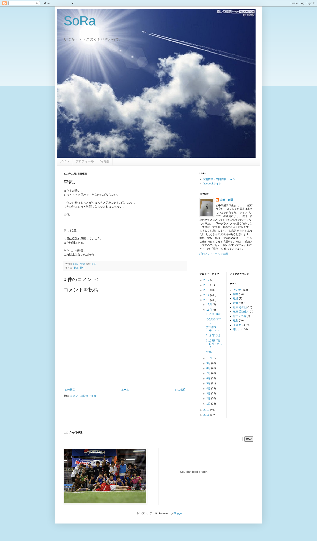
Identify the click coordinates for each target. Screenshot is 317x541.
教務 (235, 320)
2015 (206, 290)
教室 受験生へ (241, 311)
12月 (209, 304)
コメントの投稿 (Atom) (83, 395)
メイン (64, 161)
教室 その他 (240, 307)
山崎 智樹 (226, 199)
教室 (76, 267)
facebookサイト (212, 183)
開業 (235, 294)
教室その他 (239, 316)
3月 (208, 393)
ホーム (125, 389)
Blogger (177, 513)
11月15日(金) (213, 314)
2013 (206, 300)
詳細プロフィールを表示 (213, 253)
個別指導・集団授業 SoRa (219, 179)
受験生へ (238, 325)
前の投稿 (180, 389)
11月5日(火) (213, 335)
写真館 (104, 161)
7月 (208, 373)
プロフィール (85, 161)
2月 (208, 398)
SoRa (80, 21)
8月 (208, 368)
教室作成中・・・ (213, 329)
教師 (235, 298)
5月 (208, 383)
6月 (208, 378)
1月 (208, 403)
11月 (209, 309)
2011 (206, 414)
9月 (208, 363)
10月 (209, 358)
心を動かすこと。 (213, 321)
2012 (206, 409)
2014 (206, 295)
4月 (208, 388)
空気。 (210, 351)
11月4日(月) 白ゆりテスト (214, 343)
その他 (237, 289)
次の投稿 (70, 389)
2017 (206, 280)
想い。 (83, 267)
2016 (206, 285)
